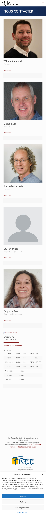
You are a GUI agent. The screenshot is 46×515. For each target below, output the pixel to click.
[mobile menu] (43, 3)
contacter (7, 70)
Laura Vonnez (11, 248)
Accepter (23, 496)
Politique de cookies (22, 512)
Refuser (23, 502)
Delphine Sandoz (12, 311)
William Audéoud (13, 61)
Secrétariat (10, 336)
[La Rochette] (10, 3)
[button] (43, 474)
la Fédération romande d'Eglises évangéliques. (25, 445)
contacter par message (13, 346)
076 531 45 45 (11, 340)
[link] (23, 463)
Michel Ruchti (11, 123)
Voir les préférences (23, 508)
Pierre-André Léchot (14, 186)
